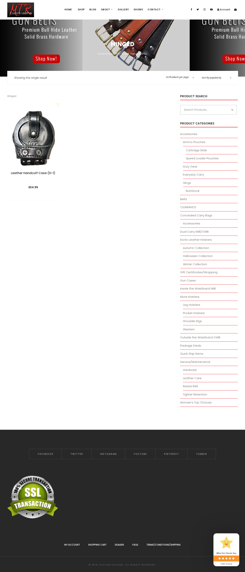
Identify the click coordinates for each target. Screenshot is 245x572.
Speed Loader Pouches (202, 158)
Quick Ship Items (191, 354)
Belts (183, 199)
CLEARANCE (188, 207)
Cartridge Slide (196, 150)
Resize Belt (190, 386)
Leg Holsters (191, 305)
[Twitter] (197, 9)
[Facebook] (191, 9)
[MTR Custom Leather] (20, 10)
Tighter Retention (195, 394)
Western (189, 329)
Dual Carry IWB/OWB (194, 232)
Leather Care (192, 378)
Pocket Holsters (194, 313)
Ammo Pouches (194, 142)
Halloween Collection (198, 256)
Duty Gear (190, 166)
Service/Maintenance (195, 362)
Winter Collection (195, 264)
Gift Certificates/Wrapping (198, 272)
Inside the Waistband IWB (198, 288)
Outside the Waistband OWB (200, 337)
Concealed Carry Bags (196, 215)
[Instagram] (204, 9)
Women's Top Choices (196, 402)
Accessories (188, 134)
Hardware (190, 370)
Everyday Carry (193, 175)
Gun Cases (188, 280)
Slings (187, 183)
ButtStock (192, 191)
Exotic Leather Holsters (196, 240)
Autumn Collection (196, 248)
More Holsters (189, 297)
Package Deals (190, 346)
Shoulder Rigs (192, 321)
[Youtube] (211, 9)
